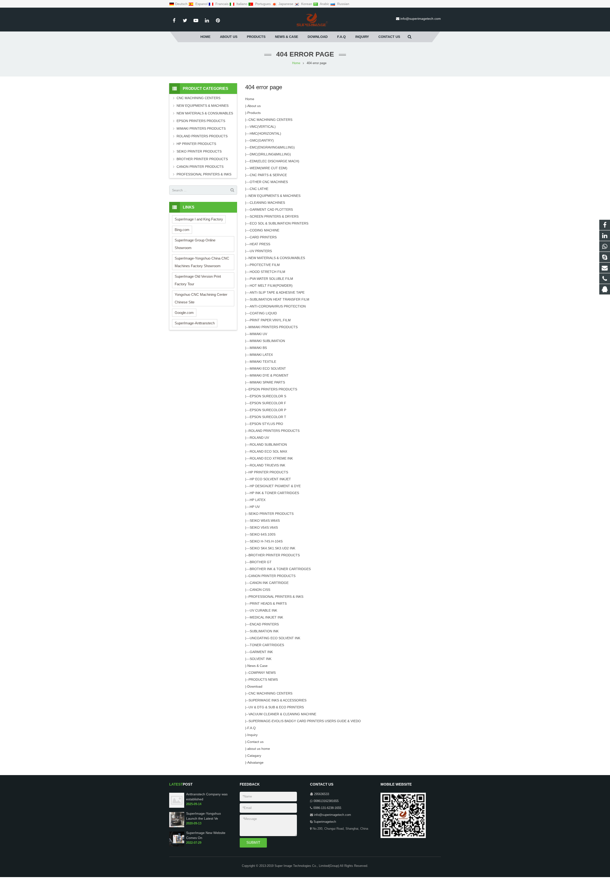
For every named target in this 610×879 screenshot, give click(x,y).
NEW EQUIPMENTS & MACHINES (274, 196)
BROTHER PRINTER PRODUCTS (274, 555)
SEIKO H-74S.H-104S (266, 541)
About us (254, 106)
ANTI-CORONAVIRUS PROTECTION (278, 306)
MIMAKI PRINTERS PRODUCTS (273, 327)
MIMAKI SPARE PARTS (267, 382)
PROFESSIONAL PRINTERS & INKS (276, 596)
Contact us (255, 742)
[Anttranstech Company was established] (176, 806)
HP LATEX (257, 500)
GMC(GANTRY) (262, 140)
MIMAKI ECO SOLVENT (268, 368)
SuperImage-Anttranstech (195, 323)
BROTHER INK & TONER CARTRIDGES (280, 569)
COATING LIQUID (263, 313)
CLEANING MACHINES (267, 202)
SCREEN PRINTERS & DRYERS (274, 216)
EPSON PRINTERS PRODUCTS (273, 389)
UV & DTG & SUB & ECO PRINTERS (276, 707)
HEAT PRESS (260, 244)
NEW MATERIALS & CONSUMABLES (277, 258)
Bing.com (182, 230)
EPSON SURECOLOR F (268, 403)
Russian (342, 4)
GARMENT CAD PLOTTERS (271, 209)
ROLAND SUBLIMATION (268, 444)
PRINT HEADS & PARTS (268, 603)
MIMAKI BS (258, 348)
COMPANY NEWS (262, 673)
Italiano (241, 4)
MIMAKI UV (258, 334)
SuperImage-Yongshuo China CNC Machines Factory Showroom (202, 262)
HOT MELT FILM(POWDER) (271, 285)
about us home (258, 749)
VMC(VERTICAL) (263, 126)
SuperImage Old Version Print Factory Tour (198, 280)
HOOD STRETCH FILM (267, 272)
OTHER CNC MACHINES (269, 182)
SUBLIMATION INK (264, 631)
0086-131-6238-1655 (327, 808)
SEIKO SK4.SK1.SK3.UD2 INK (272, 548)
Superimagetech (325, 821)
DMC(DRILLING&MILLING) (270, 154)
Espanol (201, 4)
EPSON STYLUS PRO (266, 424)
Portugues (263, 4)
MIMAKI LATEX (261, 355)
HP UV (255, 507)
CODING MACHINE (264, 230)
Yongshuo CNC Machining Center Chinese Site (201, 298)
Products (254, 113)
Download (254, 686)
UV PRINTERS (261, 251)
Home (249, 99)
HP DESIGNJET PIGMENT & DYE (275, 486)
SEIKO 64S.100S (262, 534)
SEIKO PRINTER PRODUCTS (271, 514)
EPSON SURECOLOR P (268, 410)
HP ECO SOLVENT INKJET (270, 479)
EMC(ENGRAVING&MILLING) (272, 147)
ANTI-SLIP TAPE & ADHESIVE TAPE (277, 292)
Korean (306, 4)
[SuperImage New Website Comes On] (176, 845)
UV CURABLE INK (263, 610)
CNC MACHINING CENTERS (270, 120)
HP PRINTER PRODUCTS (268, 472)
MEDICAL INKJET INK (266, 617)
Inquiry (252, 735)
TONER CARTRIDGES (267, 645)
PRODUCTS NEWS (263, 679)
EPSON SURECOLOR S (268, 396)
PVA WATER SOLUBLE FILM (271, 279)
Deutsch (181, 4)
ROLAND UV (259, 438)
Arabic (324, 4)
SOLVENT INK (260, 659)
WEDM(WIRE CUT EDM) (268, 168)
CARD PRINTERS (263, 237)
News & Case (257, 666)
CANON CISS (260, 590)
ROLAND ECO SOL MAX (268, 451)
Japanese (286, 4)
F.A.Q (251, 728)
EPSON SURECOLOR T (268, 417)
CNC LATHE (259, 189)
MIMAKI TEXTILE (263, 361)
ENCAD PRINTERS (264, 624)
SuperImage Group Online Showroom (195, 244)
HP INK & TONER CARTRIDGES (274, 493)
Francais (221, 4)
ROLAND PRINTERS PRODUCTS (274, 431)
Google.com (184, 313)
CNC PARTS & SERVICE (268, 175)
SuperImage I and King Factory (199, 219)
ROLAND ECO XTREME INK (271, 458)
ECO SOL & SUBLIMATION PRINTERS (279, 223)
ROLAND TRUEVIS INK (267, 465)
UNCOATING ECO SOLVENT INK (275, 638)
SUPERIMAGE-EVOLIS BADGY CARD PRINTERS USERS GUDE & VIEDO (305, 721)
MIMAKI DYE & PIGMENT (269, 375)
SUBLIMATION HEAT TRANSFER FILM (279, 299)
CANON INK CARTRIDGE (269, 583)
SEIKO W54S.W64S (265, 520)
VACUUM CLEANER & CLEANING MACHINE (282, 714)
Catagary (254, 755)
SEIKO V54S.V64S (264, 527)
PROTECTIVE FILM (265, 265)
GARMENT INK (261, 652)
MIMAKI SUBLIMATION (267, 341)
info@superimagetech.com (420, 18)
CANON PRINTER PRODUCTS (272, 576)
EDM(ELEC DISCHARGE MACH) (274, 161)
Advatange (255, 762)
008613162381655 (326, 801)
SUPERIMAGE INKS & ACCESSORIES (277, 700)
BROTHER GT (261, 562)
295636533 (321, 794)
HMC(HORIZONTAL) (265, 133)
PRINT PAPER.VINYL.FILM (270, 320)
